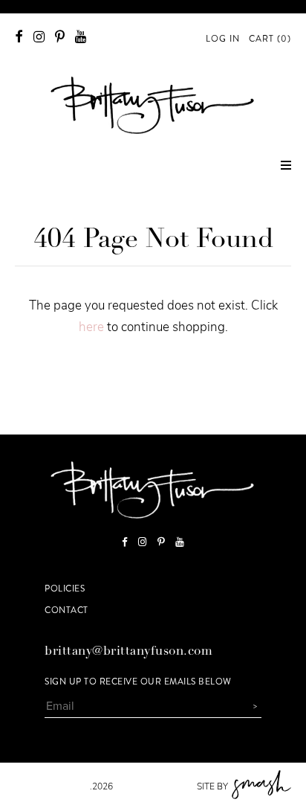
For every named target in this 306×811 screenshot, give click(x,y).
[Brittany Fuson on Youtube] (80, 37)
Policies (65, 588)
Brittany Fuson (52, 786)
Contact (66, 610)
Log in (223, 38)
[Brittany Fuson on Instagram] (39, 37)
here (91, 327)
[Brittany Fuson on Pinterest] (60, 37)
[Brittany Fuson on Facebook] (19, 37)
